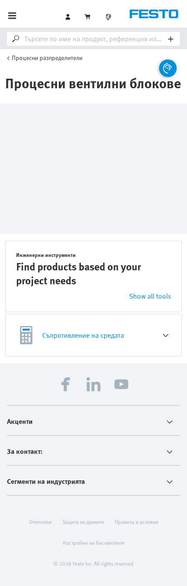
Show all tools (150, 296)
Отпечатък (40, 522)
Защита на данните (83, 522)
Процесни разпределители (47, 57)
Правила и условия (136, 522)
